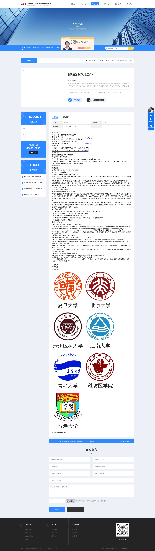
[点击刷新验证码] (70, 501)
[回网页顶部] (151, 115)
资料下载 (74, 536)
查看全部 (33, 153)
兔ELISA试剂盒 (29, 536)
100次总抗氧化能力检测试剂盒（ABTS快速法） (72, 441)
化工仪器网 (111, 548)
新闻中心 (106, 4)
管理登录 (118, 548)
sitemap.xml (125, 548)
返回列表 (92, 441)
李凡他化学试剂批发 (47, 47)
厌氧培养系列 (28, 529)
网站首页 (72, 4)
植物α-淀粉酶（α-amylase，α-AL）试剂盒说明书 (34, 188)
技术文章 (118, 4)
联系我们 (129, 4)
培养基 (27, 539)
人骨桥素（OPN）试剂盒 (31, 194)
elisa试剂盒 (28, 532)
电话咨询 (151, 121)
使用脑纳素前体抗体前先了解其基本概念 (34, 176)
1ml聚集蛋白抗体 (124, 441)
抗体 (107, 60)
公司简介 (54, 529)
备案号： (56, 548)
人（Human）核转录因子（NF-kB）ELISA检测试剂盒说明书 (34, 182)
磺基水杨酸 (36, 47)
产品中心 (95, 4)
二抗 (24, 134)
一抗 (112, 60)
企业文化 (54, 532)
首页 (95, 60)
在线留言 (66, 117)
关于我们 (83, 4)
